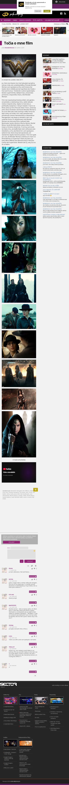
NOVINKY (7, 20)
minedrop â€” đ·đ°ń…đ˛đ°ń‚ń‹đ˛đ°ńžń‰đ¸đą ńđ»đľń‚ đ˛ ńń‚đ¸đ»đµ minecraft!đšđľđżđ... (54, 182)
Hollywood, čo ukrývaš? (45, 35)
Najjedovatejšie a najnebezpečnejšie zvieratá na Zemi (23, 770)
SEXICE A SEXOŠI (25, 20)
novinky (20, 495)
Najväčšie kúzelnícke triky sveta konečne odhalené (25, 775)
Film (27, 492)
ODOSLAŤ (30, 561)
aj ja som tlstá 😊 (47, 195)
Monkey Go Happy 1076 (10, 717)
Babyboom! (56, 35)
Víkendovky (37, 711)
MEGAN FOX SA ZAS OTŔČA (51, 185)
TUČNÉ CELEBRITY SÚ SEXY (51, 194)
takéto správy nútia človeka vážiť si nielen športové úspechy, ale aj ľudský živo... (53, 216)
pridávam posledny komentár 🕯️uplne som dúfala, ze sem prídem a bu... (54, 154)
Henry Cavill (10, 494)
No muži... (37, 717)
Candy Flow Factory (8, 706)
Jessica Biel (17, 494)
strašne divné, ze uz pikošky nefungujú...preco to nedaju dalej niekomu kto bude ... (55, 174)
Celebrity (31, 491)
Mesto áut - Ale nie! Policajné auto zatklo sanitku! (56, 723)
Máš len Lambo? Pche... (40, 714)
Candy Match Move (8, 724)
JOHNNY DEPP (24, 24)
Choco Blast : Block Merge (10, 720)
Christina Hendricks (14, 492)
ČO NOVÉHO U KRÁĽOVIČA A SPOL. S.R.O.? (58, 99)
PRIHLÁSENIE (62, 2)
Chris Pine (5, 492)
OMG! (15, 20)
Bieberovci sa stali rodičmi (20, 35)
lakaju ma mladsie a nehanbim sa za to (53, 187)
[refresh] (32, 565)
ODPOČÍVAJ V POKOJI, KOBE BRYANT (54, 214)
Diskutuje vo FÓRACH (60, 24)
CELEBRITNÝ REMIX (58, 110)
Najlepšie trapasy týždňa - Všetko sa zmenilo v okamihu (41, 722)
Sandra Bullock (7, 497)
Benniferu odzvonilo (32, 35)
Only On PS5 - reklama (25, 726)
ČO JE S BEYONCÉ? (57, 104)
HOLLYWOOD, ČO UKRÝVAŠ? (57, 80)
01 (28, 566)
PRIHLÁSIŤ (11, 542)
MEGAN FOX (15, 24)
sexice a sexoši (27, 497)
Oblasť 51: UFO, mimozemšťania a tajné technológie (24, 764)
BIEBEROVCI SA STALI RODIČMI (52, 152)
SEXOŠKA (8, 24)
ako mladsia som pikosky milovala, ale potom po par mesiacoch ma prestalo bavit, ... (54, 205)
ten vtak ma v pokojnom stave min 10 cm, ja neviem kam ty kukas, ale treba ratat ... (54, 169)
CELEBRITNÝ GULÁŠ (52, 20)
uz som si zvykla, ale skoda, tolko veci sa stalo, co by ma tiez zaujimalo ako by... (55, 159)
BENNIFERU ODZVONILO (59, 73)
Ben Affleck (26, 491)
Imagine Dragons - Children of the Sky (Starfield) (8, 758)
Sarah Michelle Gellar (17, 497)
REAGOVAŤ (32, 576)
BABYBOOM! (56, 85)
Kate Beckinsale (24, 494)
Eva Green (22, 492)
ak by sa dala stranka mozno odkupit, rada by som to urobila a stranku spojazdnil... (54, 211)
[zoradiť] (35, 565)
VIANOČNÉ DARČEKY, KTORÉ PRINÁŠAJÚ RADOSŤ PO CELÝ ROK (59, 60)
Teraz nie (37, 11)
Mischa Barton (14, 495)
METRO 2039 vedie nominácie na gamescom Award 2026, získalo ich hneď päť (26, 715)
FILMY (30, 492)
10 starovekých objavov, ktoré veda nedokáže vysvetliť (25, 751)
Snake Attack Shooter (9, 714)
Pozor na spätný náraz (40, 727)
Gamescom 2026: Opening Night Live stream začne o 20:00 (26, 708)
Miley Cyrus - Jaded (8, 767)
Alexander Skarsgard (16, 491)
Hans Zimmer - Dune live (10, 749)
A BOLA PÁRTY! (47, 167)
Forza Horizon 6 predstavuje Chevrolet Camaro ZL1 (25, 721)
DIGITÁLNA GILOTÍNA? (59, 116)
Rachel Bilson (30, 495)
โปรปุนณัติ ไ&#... (47, 191)
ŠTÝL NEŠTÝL (38, 20)
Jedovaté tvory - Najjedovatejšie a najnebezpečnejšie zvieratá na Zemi (23, 757)
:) (21, 561)
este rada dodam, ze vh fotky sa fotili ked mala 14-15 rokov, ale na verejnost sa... (55, 200)
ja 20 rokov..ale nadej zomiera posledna (53, 164)
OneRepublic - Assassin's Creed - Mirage (10, 753)
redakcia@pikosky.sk (15, 781)
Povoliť (47, 11)
